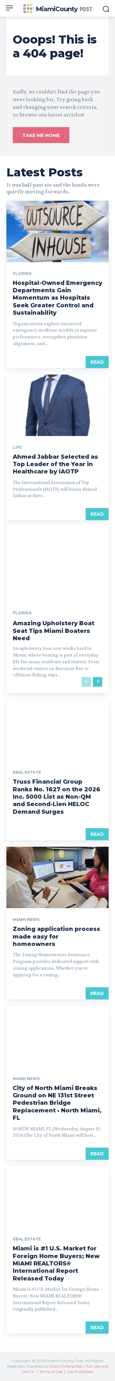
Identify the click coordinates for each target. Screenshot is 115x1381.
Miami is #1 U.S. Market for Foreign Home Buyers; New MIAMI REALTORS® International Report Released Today (56, 1263)
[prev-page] (86, 682)
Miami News (26, 920)
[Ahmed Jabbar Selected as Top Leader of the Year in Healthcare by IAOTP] (57, 405)
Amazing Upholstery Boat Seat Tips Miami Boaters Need (53, 631)
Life (17, 447)
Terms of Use (50, 1371)
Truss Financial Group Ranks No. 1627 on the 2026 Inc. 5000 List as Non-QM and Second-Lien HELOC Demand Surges (56, 796)
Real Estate (27, 772)
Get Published (80, 1371)
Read (97, 362)
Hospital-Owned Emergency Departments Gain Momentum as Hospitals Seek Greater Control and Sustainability (57, 298)
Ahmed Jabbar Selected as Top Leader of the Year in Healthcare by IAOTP (55, 464)
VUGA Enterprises (65, 1366)
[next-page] (97, 682)
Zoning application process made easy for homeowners (56, 936)
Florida (22, 274)
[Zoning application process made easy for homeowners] (57, 877)
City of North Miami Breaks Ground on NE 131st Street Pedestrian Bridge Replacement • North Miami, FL (57, 1103)
